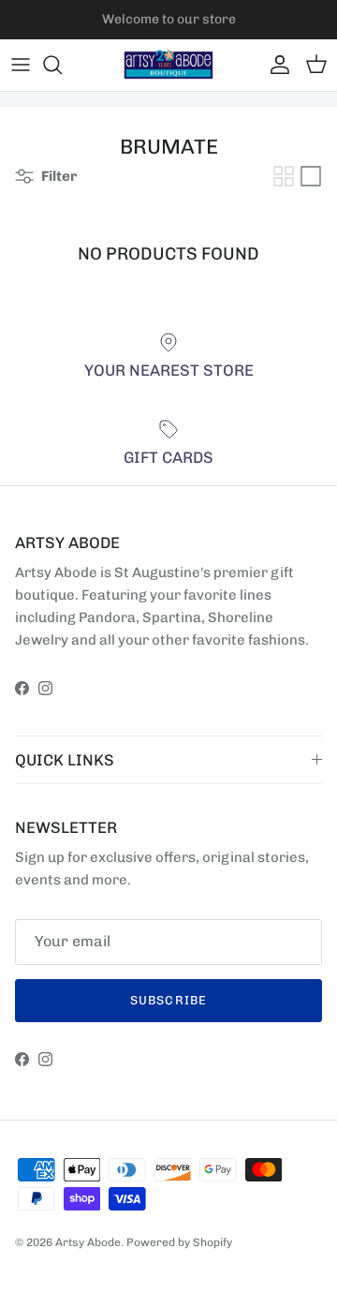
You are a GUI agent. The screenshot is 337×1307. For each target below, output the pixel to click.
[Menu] (20, 64)
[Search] (61, 64)
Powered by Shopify (179, 1242)
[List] (311, 176)
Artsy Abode (88, 1242)
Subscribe (168, 1000)
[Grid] (283, 176)
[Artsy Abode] (168, 65)
